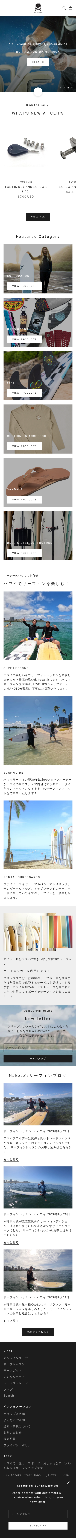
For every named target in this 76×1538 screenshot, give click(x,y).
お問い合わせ (13, 1432)
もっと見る (11, 1159)
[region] (38, 54)
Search (9, 1395)
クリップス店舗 (14, 1414)
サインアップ (38, 1058)
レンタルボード (14, 1376)
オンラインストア (16, 1358)
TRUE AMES (26, 182)
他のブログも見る (38, 1331)
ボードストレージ (16, 1383)
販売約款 (10, 1439)
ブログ (8, 1389)
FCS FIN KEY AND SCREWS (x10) (26, 189)
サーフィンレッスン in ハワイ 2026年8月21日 (37, 1131)
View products (24, 285)
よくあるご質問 (14, 1420)
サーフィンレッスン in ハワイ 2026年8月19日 (37, 1297)
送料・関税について (17, 1426)
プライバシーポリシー (19, 1445)
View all (38, 216)
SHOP (38, 82)
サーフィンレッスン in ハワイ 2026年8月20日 (37, 1214)
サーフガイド (13, 1370)
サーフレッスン (14, 1364)
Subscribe (38, 1525)
